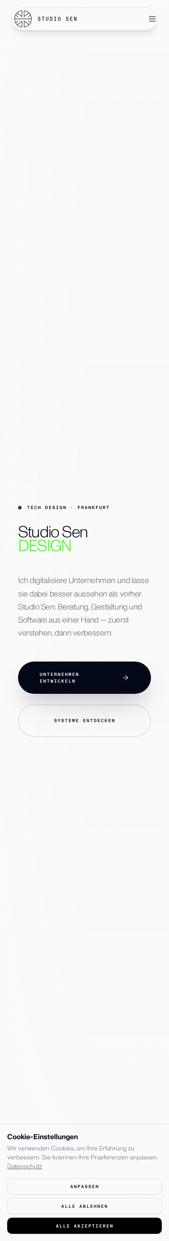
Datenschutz (24, 1166)
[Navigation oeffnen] (152, 19)
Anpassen (84, 1186)
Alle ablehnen (84, 1206)
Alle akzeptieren (85, 1226)
